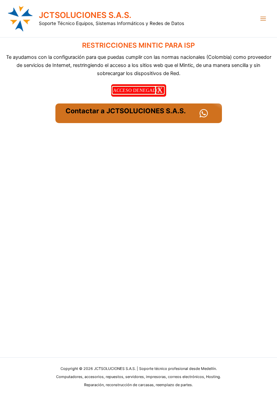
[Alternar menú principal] (263, 18)
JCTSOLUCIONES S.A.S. (85, 15)
